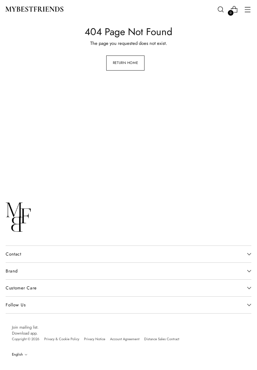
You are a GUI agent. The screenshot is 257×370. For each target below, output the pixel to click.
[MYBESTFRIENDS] (34, 9)
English (17, 354)
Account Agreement (124, 338)
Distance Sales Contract (161, 338)
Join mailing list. (25, 327)
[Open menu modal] (247, 9)
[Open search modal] (220, 9)
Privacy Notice (94, 338)
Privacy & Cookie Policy (61, 338)
